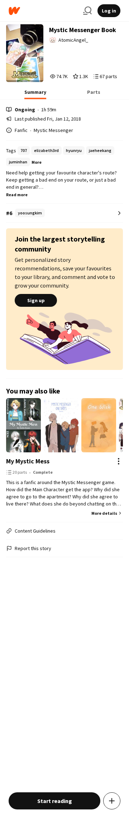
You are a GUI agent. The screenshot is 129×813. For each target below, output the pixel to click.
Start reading (54, 800)
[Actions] (118, 461)
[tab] (35, 94)
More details (104, 513)
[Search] (87, 10)
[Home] (43, 10)
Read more (17, 194)
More (37, 162)
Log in (109, 10)
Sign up (36, 300)
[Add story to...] (111, 800)
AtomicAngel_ (73, 40)
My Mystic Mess (27, 461)
